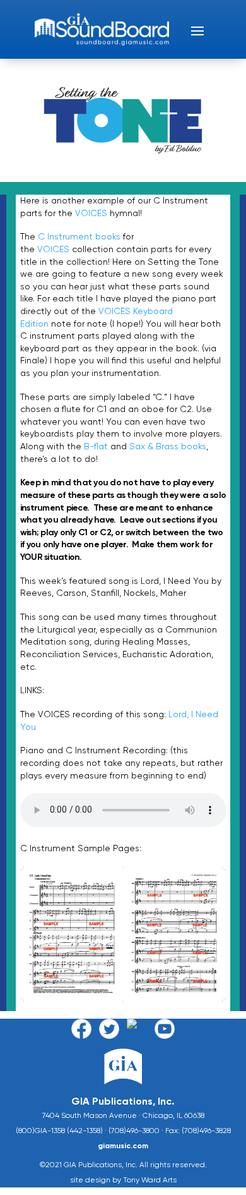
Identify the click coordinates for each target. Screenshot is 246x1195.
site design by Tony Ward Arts (123, 1179)
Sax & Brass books (167, 446)
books (106, 236)
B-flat (96, 446)
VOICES (91, 213)
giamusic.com (123, 1145)
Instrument (70, 236)
